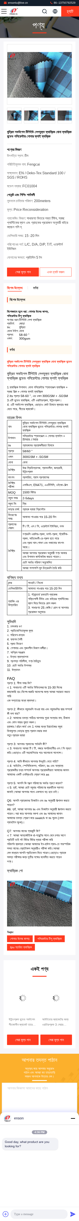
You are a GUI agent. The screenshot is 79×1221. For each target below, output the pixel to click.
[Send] (72, 1214)
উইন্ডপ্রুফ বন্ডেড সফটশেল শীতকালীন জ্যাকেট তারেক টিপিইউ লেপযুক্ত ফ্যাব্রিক (22, 1022)
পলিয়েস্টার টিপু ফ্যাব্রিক (50, 938)
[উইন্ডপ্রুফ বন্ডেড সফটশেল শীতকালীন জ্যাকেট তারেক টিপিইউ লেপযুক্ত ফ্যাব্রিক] (23, 998)
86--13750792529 (64, 2)
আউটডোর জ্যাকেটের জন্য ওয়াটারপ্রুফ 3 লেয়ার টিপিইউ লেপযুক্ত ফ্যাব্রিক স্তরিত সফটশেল (55, 1022)
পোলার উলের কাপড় (20, 938)
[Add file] (6, 1214)
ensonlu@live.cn (18, 2)
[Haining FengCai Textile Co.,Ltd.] (18, 11)
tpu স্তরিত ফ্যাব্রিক (21, 947)
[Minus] (72, 1118)
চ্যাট (70, 11)
